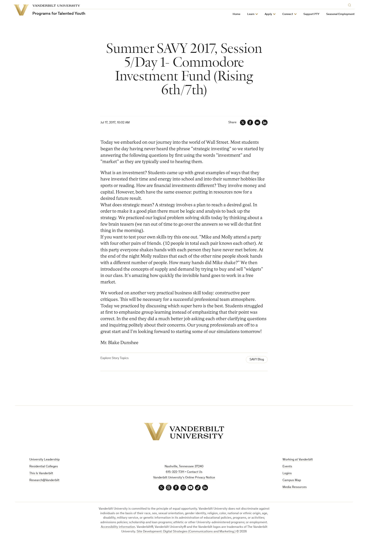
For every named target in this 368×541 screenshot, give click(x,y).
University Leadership (44, 459)
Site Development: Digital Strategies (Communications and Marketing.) (186, 531)
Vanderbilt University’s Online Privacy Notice (184, 477)
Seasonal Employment (340, 14)
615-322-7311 (175, 472)
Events (287, 466)
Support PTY (311, 14)
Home (236, 14)
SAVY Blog (257, 359)
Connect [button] (287, 14)
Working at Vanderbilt (298, 459)
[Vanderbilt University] (184, 431)
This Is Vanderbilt (41, 473)
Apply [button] (268, 14)
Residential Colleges (43, 466)
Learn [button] (250, 14)
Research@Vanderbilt (44, 480)
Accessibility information (118, 527)
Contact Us (194, 472)
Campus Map (292, 480)
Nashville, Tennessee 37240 (184, 466)
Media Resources (295, 487)
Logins (287, 473)
